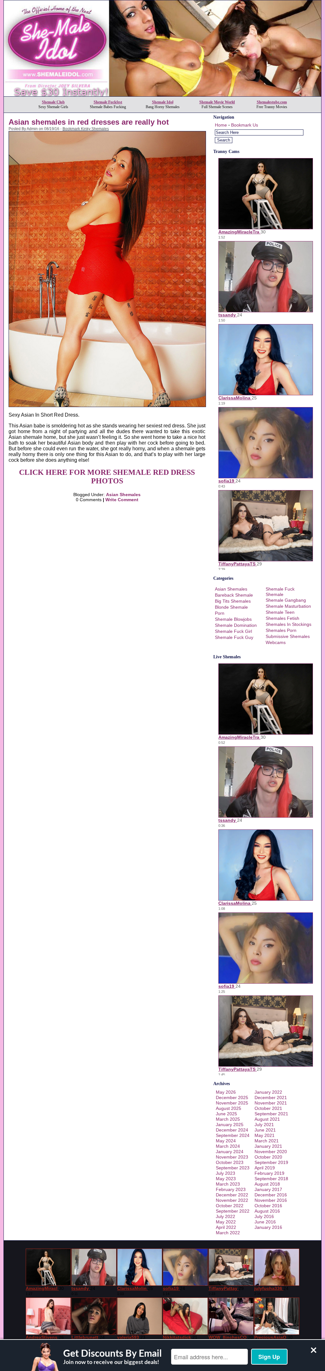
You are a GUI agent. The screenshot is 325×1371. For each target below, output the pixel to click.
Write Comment (121, 499)
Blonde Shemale (231, 607)
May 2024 (226, 1140)
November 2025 (232, 1102)
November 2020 (271, 1151)
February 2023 (231, 1189)
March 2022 (228, 1232)
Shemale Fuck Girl (233, 631)
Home (221, 125)
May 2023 (226, 1178)
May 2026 (226, 1092)
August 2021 (267, 1119)
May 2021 (265, 1135)
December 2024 (232, 1129)
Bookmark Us (244, 125)
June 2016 (265, 1221)
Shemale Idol (162, 102)
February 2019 (269, 1173)
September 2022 (232, 1211)
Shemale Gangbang (286, 600)
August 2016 (267, 1211)
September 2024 (232, 1135)
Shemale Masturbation (288, 606)
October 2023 (229, 1162)
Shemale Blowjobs (233, 619)
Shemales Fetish (282, 618)
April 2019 (265, 1167)
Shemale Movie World (217, 102)
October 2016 (268, 1205)
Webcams (276, 642)
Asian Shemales (123, 494)
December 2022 (232, 1194)
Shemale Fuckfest (108, 102)
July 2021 (264, 1124)
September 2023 (232, 1167)
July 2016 (264, 1216)
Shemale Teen (280, 612)
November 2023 (232, 1157)
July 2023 (225, 1173)
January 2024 (229, 1151)
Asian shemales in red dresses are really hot (89, 122)
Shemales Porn (281, 630)
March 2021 (267, 1140)
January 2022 (268, 1092)
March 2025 (228, 1119)
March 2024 (228, 1146)
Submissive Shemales (288, 636)
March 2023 (228, 1184)
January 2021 (268, 1146)
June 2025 (226, 1113)
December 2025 (232, 1097)
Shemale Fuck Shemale (280, 591)
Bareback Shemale (234, 595)
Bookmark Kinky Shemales (86, 129)
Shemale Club (53, 102)
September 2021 (271, 1113)
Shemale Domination (236, 625)
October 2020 (268, 1157)
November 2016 (271, 1200)
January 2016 (268, 1227)
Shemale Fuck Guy (234, 637)
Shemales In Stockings (288, 624)
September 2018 (271, 1178)
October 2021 (268, 1108)
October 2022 (229, 1205)
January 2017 (268, 1189)
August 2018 (267, 1184)
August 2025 (228, 1108)
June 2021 (265, 1129)
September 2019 (271, 1162)
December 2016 (271, 1194)
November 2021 (271, 1102)
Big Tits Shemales (233, 601)
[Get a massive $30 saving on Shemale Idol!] (162, 94)
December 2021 (271, 1097)
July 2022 (225, 1216)
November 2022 (232, 1200)
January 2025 (229, 1124)
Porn (219, 613)
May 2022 (226, 1221)
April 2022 (226, 1227)
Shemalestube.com (272, 102)
